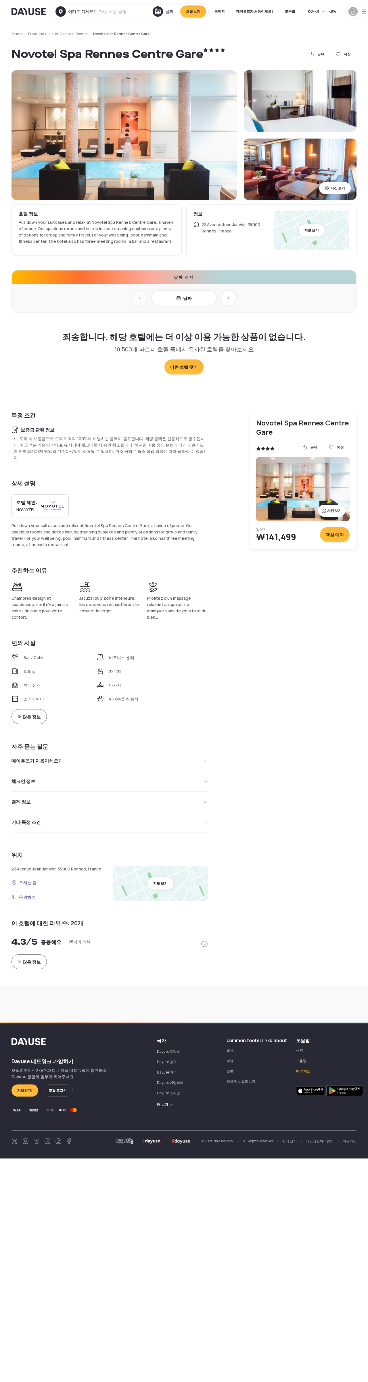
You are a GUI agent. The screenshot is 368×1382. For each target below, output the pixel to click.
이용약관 (349, 1141)
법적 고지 (289, 1141)
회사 (230, 1050)
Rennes (82, 33)
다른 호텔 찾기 (184, 367)
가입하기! (24, 1090)
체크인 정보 (23, 781)
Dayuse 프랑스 (168, 1051)
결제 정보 (21, 801)
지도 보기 (311, 230)
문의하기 (27, 897)
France (17, 33)
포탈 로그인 (58, 1090)
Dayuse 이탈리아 (170, 1082)
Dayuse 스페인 (168, 1093)
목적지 (219, 11)
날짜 (187, 298)
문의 (299, 1050)
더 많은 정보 (29, 717)
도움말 (290, 11)
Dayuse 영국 (167, 1061)
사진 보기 (338, 187)
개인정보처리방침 (320, 1141)
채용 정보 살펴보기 (241, 1081)
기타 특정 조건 (26, 822)
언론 (230, 1071)
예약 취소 (303, 1071)
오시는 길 (28, 882)
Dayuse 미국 (167, 1072)
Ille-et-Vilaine (60, 33)
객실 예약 (335, 535)
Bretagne (36, 33)
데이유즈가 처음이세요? (254, 11)
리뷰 (230, 1060)
